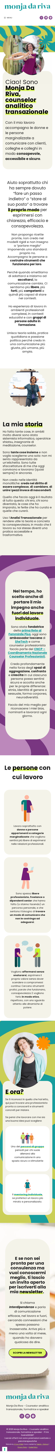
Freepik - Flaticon (42, 1444)
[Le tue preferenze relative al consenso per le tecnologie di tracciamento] (4, 1449)
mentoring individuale (28, 1194)
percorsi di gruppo (32, 1146)
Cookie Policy (33, 1447)
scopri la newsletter (27, 1352)
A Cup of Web (18, 1444)
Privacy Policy (22, 1447)
